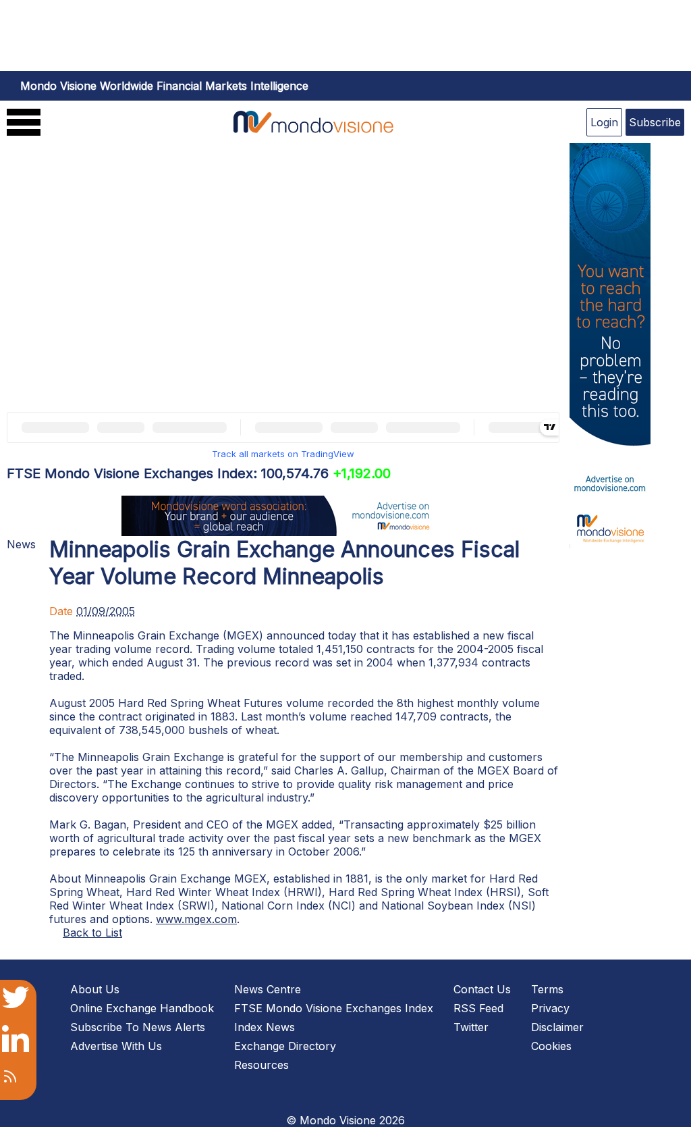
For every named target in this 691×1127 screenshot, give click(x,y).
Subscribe (655, 122)
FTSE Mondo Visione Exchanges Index (333, 1008)
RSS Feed (478, 1008)
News (21, 544)
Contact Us (482, 989)
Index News (264, 1027)
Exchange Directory (285, 1046)
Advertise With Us (116, 1046)
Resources (261, 1065)
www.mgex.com (196, 919)
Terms (547, 989)
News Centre (267, 989)
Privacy (550, 1008)
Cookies (551, 1046)
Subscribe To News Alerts (137, 1027)
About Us (94, 989)
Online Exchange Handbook (142, 1008)
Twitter (471, 1027)
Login (604, 122)
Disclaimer (557, 1027)
